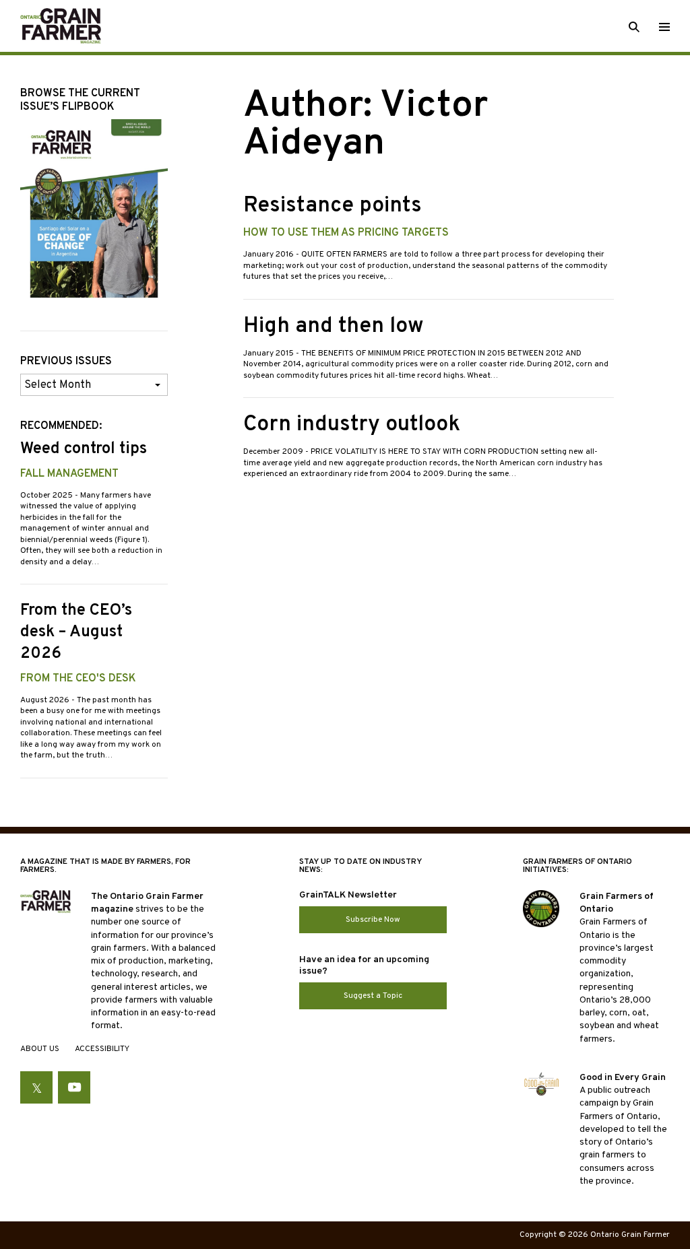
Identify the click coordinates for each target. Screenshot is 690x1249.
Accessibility (102, 1049)
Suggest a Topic (373, 995)
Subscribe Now (373, 919)
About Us (39, 1049)
